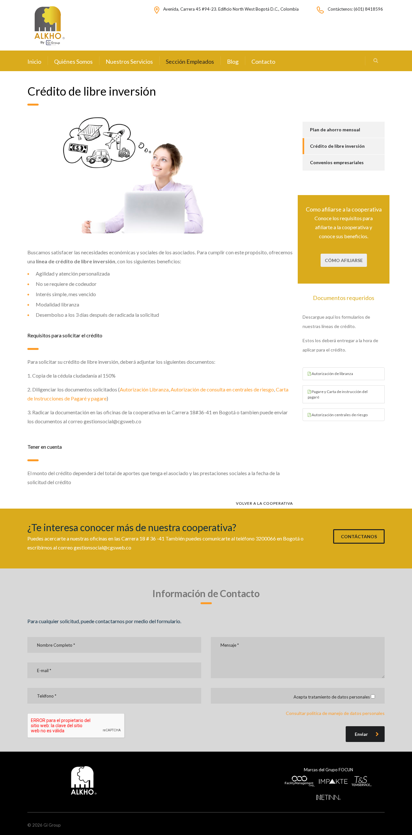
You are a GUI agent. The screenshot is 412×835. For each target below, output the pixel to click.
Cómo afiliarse (344, 260)
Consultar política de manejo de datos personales (335, 713)
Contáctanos (359, 536)
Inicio (34, 61)
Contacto (263, 61)
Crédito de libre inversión (337, 146)
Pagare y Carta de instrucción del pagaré (338, 394)
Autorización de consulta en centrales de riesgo (222, 389)
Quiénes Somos (73, 61)
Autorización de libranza (332, 373)
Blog (233, 61)
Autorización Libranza (144, 389)
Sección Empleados (190, 61)
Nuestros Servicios (129, 61)
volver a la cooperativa (264, 503)
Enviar (361, 734)
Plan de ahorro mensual (335, 129)
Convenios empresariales (337, 162)
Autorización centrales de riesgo (339, 414)
